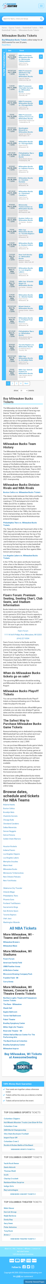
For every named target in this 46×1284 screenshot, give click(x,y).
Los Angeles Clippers (11, 854)
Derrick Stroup (10, 1212)
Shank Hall (7, 1008)
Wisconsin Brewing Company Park (17, 974)
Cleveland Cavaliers (11, 824)
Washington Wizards (11, 922)
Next (26, 383)
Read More (6, 45)
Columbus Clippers (12, 1119)
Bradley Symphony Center (14, 1023)
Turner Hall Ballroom (12, 1016)
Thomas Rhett (10, 1171)
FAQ (14, 1249)
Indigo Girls (9, 1186)
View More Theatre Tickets (22, 1239)
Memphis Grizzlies (10, 862)
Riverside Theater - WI (12, 1031)
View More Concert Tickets (22, 1194)
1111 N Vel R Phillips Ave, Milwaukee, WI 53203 (23, 635)
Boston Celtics (9, 808)
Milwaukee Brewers (11, 942)
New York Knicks (9, 881)
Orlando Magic (9, 892)
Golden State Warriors (12, 839)
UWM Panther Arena (11, 966)
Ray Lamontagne (11, 1190)
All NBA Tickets (23, 928)
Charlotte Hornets (10, 816)
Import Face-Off (10, 1138)
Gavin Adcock (9, 1167)
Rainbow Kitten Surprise (14, 1182)
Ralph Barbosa (10, 1216)
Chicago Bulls (8, 820)
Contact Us (36, 1249)
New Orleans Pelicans (12, 877)
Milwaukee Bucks (10, 869)
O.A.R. (6, 1175)
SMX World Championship (15, 1130)
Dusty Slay (8, 1220)
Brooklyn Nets (8, 812)
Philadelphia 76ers (10, 896)
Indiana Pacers (9, 850)
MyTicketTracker (23, 1251)
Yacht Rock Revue (11, 1163)
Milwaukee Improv (11, 1049)
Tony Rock (8, 1231)
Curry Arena (8, 982)
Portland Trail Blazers (11, 903)
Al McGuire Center (11, 970)
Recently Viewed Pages (34, 1282)
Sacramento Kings (10, 907)
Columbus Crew (10, 1126)
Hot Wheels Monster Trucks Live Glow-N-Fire (23, 1122)
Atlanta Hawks (9, 805)
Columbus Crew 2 (11, 1141)
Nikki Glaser (9, 1208)
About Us (8, 1249)
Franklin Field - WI (10, 978)
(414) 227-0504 (23, 638)
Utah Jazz (7, 919)
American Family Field (12, 963)
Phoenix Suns (8, 900)
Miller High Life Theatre (13, 1027)
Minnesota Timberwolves (13, 873)
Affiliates (27, 1249)
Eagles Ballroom (10, 1012)
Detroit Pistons (9, 835)
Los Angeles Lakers (11, 858)
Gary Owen (8, 1223)
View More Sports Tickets (22, 1149)
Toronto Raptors (9, 915)
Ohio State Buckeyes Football (16, 1134)
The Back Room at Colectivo (15, 1041)
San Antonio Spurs (10, 911)
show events (24, 391)
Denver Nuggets (9, 831)
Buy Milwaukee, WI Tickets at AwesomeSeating (23, 1055)
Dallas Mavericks (10, 827)
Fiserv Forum (23, 631)
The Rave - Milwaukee (12, 1004)
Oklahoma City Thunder (12, 888)
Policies (20, 1249)
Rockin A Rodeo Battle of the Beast (18, 1145)
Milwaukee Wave (10, 946)
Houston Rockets (10, 846)
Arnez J (7, 1235)
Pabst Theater (9, 1019)
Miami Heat (7, 865)
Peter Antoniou (10, 1227)
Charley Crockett (11, 1179)
